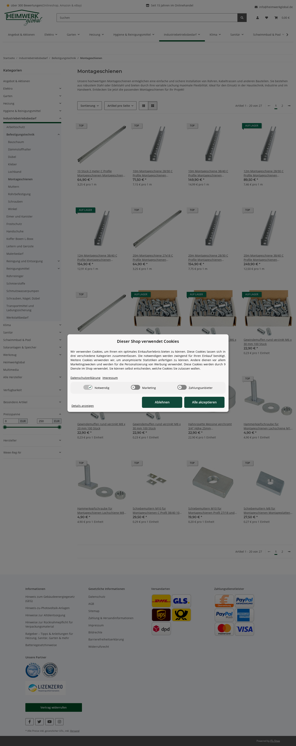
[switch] (88, 387)
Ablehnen (162, 402)
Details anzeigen (82, 406)
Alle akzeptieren (204, 402)
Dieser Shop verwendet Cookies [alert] (148, 341)
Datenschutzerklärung (85, 378)
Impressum (110, 378)
